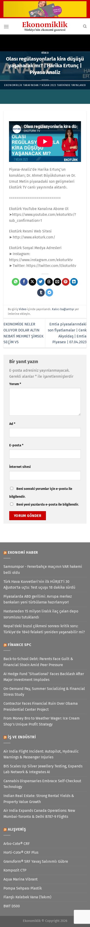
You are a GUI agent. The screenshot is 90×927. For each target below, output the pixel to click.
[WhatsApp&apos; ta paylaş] (15, 282)
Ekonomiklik (13, 85)
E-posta (16, 445)
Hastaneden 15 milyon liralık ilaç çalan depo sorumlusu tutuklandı (40, 614)
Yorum (15, 384)
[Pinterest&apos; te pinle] (65, 282)
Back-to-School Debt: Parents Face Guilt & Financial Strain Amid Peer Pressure (38, 662)
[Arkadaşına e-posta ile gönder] (57, 282)
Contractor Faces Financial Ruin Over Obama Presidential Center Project (40, 706)
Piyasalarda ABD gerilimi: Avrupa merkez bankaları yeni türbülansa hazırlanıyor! (37, 599)
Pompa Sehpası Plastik (22, 888)
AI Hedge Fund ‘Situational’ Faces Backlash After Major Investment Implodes (43, 677)
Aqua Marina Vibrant (20, 879)
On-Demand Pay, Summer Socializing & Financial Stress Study (44, 691)
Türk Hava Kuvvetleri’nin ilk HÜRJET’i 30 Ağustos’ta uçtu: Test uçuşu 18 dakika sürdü (39, 584)
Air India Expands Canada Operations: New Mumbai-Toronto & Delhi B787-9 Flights (39, 813)
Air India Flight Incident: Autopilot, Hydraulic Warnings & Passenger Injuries (41, 754)
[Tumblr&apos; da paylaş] (41, 293)
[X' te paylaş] (32, 282)
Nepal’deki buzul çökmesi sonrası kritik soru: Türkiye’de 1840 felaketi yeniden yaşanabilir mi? (44, 629)
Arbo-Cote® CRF (16, 843)
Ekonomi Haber (23, 552)
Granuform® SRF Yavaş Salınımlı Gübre (35, 861)
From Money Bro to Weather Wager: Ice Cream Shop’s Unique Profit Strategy (41, 721)
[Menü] (6, 26)
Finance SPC (19, 645)
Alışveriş (17, 829)
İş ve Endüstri (22, 737)
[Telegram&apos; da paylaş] (49, 293)
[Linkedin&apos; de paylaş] (74, 282)
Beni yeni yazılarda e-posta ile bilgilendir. (47, 505)
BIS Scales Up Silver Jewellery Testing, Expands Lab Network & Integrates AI (42, 769)
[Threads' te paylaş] (49, 282)
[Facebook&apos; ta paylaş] (24, 282)
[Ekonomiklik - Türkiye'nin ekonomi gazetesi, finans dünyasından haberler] (45, 26)
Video (45, 52)
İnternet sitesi (20, 467)
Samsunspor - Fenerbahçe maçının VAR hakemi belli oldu (42, 569)
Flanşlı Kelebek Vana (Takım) (27, 897)
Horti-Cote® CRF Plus (20, 852)
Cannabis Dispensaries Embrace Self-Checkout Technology (42, 784)
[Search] (85, 26)
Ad (12, 424)
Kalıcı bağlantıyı (63, 309)
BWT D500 (11, 906)
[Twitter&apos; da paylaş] (41, 282)
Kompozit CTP (14, 870)
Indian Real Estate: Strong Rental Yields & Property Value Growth (38, 799)
